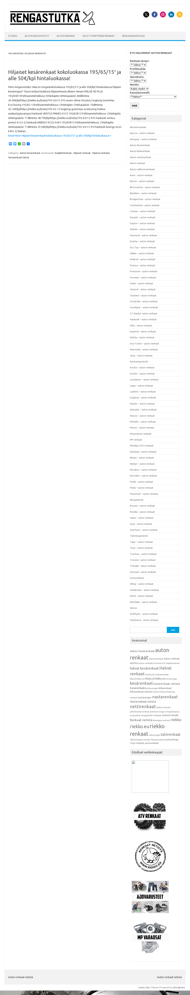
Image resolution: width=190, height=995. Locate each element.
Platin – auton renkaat (141, 487)
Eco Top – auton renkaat (143, 247)
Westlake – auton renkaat (143, 602)
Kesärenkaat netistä (166, 683)
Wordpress (179, 987)
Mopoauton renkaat (140, 433)
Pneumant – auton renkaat (144, 493)
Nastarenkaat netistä (143, 701)
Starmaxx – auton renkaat (144, 529)
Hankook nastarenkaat (157, 674)
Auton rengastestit (37, 36)
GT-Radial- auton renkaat (143, 313)
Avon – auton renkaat (141, 175)
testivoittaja (171, 739)
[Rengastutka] (53, 25)
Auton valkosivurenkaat (142, 169)
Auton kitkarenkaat (140, 151)
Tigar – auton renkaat (141, 542)
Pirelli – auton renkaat (141, 481)
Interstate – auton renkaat (144, 349)
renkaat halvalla (170, 715)
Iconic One (144, 987)
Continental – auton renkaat (145, 205)
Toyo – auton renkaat (141, 547)
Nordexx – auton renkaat (143, 469)
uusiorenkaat (152, 743)
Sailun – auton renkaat (141, 517)
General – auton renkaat (142, 289)
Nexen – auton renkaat (142, 457)
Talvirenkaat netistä (140, 739)
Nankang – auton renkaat (143, 451)
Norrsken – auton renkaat (143, 475)
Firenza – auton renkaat (142, 265)
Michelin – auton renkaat (143, 421)
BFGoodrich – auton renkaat (145, 187)
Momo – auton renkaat (142, 427)
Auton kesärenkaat (30, 153)
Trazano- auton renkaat (142, 560)
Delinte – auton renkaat (142, 229)
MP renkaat (136, 439)
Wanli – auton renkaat (141, 596)
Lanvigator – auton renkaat (144, 379)
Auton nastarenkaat (140, 157)
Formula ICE (159, 663)
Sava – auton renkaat (141, 524)
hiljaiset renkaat (82, 153)
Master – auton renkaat (142, 403)
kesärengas (171, 679)
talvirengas (154, 735)
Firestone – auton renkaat (143, 271)
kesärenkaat (141, 683)
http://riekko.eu (137, 679)
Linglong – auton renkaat (143, 397)
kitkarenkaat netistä (141, 691)
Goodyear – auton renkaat (144, 307)
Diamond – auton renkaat (143, 235)
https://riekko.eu (155, 678)
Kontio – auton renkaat (142, 367)
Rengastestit (136, 499)
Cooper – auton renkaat (142, 211)
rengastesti (135, 715)
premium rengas (157, 712)
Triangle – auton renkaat (143, 565)
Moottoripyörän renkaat (99, 36)
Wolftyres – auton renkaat (144, 614)
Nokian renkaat (163, 707)
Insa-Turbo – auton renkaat (144, 343)
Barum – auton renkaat (142, 181)
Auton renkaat (66, 36)
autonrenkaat (156, 658)
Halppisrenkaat (173, 663)
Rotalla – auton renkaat (142, 511)
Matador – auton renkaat (143, 409)
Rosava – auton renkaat (142, 505)
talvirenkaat (170, 734)
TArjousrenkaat (158, 740)
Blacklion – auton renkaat (143, 193)
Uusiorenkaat (137, 578)
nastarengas (145, 697)
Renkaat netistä (141, 720)
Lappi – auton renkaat (141, 385)
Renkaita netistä (161, 720)
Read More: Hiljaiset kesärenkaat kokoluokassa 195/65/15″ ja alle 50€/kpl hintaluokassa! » (59, 135)
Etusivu (12, 36)
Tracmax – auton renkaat (143, 554)
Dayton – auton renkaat (142, 223)
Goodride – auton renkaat (144, 301)
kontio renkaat (159, 692)
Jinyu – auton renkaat (141, 355)
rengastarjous (173, 711)
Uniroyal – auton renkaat (143, 572)
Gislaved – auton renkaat (143, 295)
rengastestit (147, 715)
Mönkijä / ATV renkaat (141, 445)
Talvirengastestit (139, 535)
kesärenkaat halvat (19, 157)
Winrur (133, 608)
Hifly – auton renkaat (141, 325)
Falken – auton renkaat (142, 253)
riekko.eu (139, 726)
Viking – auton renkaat (141, 583)
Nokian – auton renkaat (142, 463)
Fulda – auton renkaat (141, 283)
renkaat (157, 715)
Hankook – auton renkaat (143, 319)
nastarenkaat (165, 696)
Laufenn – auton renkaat (143, 391)
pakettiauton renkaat (139, 712)
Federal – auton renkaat (142, 259)
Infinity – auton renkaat (142, 337)
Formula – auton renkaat (143, 277)
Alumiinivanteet (138, 127)
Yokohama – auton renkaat (144, 620)
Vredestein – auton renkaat (144, 590)
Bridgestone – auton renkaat (145, 199)
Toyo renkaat (137, 743)
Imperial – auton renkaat (143, 331)
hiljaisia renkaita (101, 153)
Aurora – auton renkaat (142, 133)
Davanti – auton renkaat (142, 217)
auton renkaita (146, 663)
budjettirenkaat (63, 153)
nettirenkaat (143, 706)
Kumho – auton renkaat (142, 373)
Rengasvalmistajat (133, 36)
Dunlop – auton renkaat (142, 241)
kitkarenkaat (165, 688)
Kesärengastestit (139, 361)
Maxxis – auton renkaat (142, 415)
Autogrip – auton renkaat (143, 139)
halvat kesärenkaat (144, 668)
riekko (176, 719)
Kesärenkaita (138, 688)
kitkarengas (152, 688)
